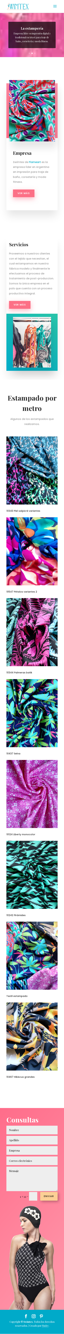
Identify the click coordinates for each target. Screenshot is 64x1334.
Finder (45, 1325)
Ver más (24, 193)
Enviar (49, 1196)
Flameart (35, 162)
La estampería (32, 28)
